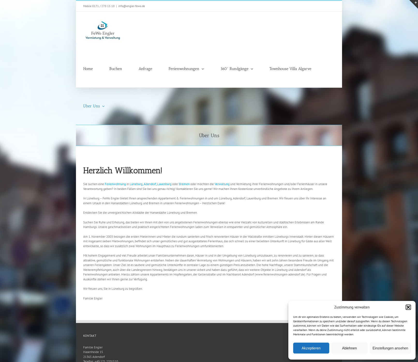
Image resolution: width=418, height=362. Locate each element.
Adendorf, (150, 184)
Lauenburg (164, 184)
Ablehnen (349, 348)
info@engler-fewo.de (131, 6)
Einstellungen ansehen (390, 348)
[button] (408, 307)
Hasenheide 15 (93, 352)
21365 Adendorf (94, 357)
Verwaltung (222, 184)
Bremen (184, 184)
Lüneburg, (136, 184)
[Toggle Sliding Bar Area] (413, 4)
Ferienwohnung (116, 184)
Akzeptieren (311, 348)
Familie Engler (93, 347)
